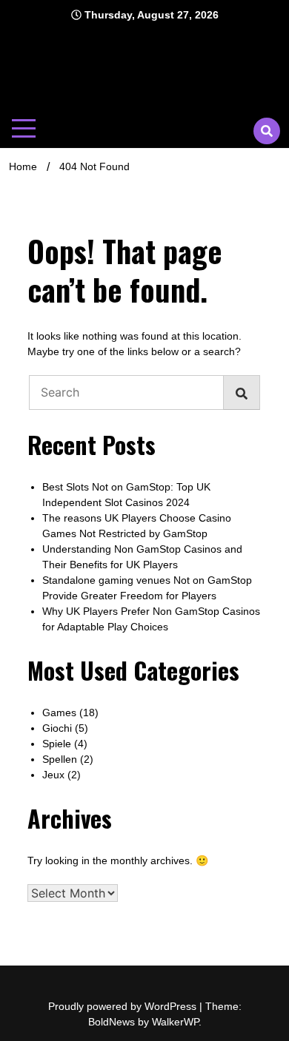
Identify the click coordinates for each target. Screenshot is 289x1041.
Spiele (56, 743)
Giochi (57, 728)
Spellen (59, 759)
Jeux (53, 775)
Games (59, 712)
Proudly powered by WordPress (123, 1006)
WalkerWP (175, 1022)
